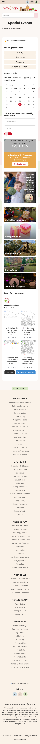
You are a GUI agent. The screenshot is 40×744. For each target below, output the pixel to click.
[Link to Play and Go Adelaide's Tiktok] (36, 2)
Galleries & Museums (20, 592)
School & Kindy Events (20, 664)
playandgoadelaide (11, 312)
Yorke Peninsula (20, 448)
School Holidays (20, 625)
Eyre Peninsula (20, 423)
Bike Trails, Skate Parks (20, 536)
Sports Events (20, 657)
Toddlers (20, 507)
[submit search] (36, 15)
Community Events (20, 629)
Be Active (20, 473)
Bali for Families (20, 454)
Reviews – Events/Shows (20, 579)
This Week (20, 57)
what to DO (20, 462)
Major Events (20, 632)
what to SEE (20, 574)
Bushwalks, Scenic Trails (20, 540)
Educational (20, 480)
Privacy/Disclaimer (30, 736)
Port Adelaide (20, 437)
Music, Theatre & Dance (20, 493)
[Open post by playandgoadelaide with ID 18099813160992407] (12, 318)
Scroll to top (18, 389)
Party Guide (20, 604)
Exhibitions (20, 636)
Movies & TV (20, 650)
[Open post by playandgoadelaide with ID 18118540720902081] (12, 347)
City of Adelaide (20, 420)
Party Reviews (20, 611)
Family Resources (20, 487)
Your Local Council (20, 567)
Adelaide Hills (20, 409)
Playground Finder (20, 526)
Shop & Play (20, 500)
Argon (24, 740)
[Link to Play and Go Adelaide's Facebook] (27, 2)
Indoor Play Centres (20, 543)
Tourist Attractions (20, 582)
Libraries (20, 546)
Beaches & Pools (20, 529)
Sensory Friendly (20, 497)
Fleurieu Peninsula (20, 427)
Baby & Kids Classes (20, 466)
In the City (20, 639)
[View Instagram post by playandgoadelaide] (18, 324)
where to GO (20, 398)
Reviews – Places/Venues (20, 402)
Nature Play (20, 550)
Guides (20, 514)
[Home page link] (20, 8)
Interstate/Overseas (20, 451)
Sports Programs (20, 504)
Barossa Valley (20, 413)
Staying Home (20, 560)
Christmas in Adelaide (20, 667)
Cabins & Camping (20, 406)
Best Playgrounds (20, 533)
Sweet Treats (20, 614)
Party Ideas (20, 607)
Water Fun (20, 564)
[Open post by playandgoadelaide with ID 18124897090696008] (28, 347)
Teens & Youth (20, 511)
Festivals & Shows (20, 643)
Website (17, 740)
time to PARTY (20, 599)
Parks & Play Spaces (20, 557)
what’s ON (20, 621)
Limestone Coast (20, 434)
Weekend (20, 62)
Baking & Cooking (20, 469)
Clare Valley (20, 416)
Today (20, 52)
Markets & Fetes (20, 646)
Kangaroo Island (20, 430)
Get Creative (20, 490)
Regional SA (20, 441)
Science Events (20, 653)
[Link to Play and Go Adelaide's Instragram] (32, 2)
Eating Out (20, 483)
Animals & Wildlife (20, 585)
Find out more (20, 164)
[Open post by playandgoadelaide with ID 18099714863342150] (28, 318)
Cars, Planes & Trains (20, 589)
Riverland (20, 444)
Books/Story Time (20, 476)
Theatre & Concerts (20, 660)
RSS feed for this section (17, 41)
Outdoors (20, 553)
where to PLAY (20, 521)
